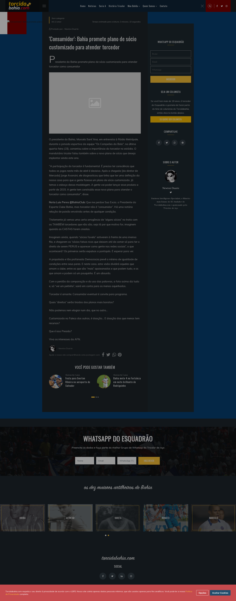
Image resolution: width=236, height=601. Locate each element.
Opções (202, 593)
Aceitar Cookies (220, 593)
